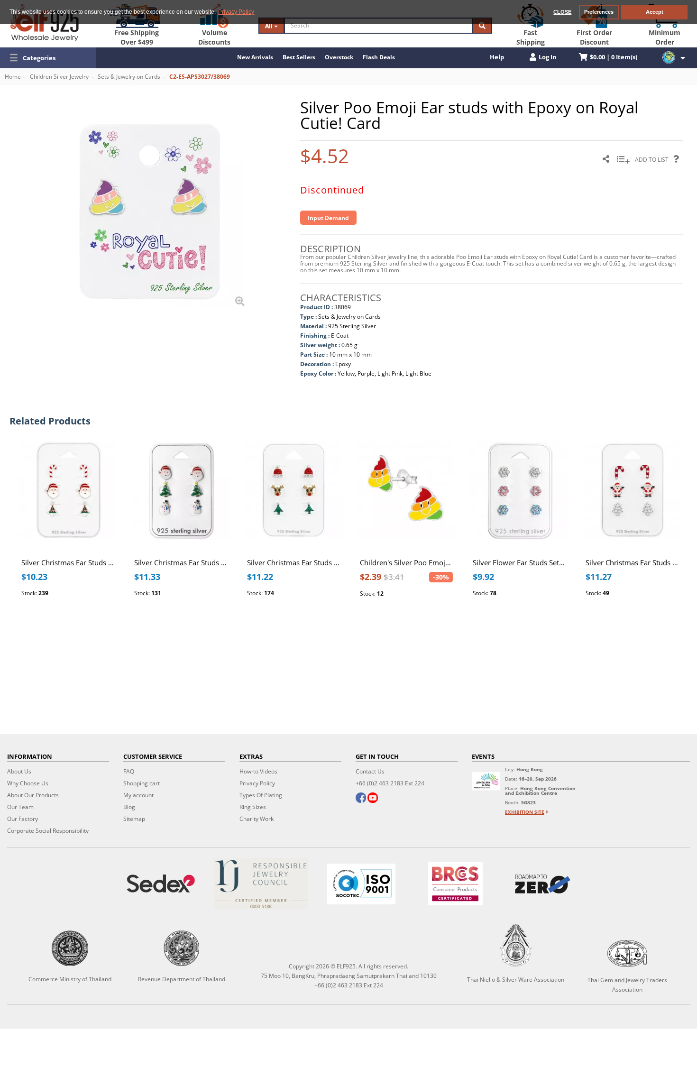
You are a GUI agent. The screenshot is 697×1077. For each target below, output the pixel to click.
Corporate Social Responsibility (48, 831)
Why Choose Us (27, 783)
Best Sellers (299, 57)
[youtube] (372, 798)
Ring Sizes (252, 807)
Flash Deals (379, 57)
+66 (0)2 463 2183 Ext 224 (390, 783)
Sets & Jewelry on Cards (129, 77)
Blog (129, 807)
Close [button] (562, 12)
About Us (19, 771)
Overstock (339, 57)
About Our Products (33, 795)
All (269, 26)
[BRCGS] (455, 883)
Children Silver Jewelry (59, 77)
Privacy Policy (257, 783)
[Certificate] (261, 883)
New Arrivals (255, 57)
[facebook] (361, 798)
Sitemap (134, 819)
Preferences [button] (599, 12)
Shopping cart (141, 783)
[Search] (482, 26)
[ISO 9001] (361, 884)
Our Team (20, 807)
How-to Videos (258, 771)
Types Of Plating (260, 795)
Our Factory (22, 819)
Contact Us (370, 771)
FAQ (128, 771)
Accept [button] (654, 12)
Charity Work (256, 819)
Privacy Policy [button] (236, 12)
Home (13, 77)
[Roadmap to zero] (542, 883)
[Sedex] (161, 883)
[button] (48, 57)
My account (138, 795)
